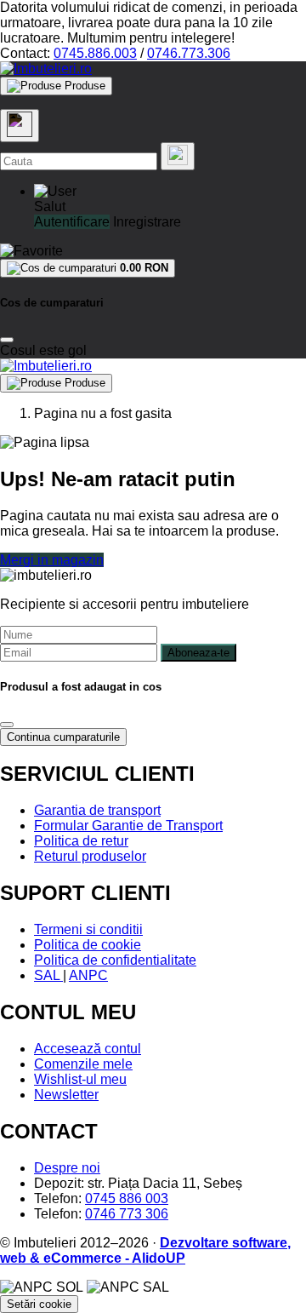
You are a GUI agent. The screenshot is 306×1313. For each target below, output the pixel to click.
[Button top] (40, 671)
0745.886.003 (95, 53)
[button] (55, 191)
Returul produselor (90, 856)
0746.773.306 (188, 53)
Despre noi (67, 1168)
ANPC (88, 975)
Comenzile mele (83, 1064)
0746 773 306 (126, 1214)
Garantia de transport (97, 810)
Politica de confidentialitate (115, 960)
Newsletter (66, 1094)
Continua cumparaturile (63, 737)
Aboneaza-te (198, 652)
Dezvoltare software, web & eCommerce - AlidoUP (145, 1250)
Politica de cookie (87, 944)
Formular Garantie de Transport (128, 825)
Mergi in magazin (52, 560)
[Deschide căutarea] (19, 125)
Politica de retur (81, 841)
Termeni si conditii (88, 929)
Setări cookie (39, 1304)
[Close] (7, 339)
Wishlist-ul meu (80, 1079)
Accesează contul (87, 1048)
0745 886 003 (126, 1198)
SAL (48, 975)
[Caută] (178, 156)
